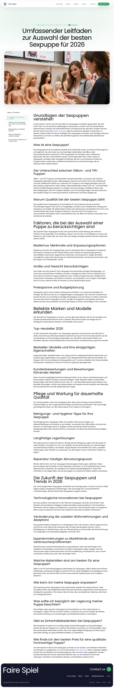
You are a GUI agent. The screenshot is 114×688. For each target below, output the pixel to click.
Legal (109, 682)
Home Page (71, 676)
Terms (104, 682)
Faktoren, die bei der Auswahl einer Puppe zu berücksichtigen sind (17, 124)
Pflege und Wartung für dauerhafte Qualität (15, 135)
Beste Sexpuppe (60, 131)
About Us (92, 682)
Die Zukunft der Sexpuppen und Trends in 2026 (17, 140)
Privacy (98, 682)
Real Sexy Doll (81, 650)
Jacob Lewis (74, 25)
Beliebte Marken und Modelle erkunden (17, 129)
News (80, 676)
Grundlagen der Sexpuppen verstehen (16, 117)
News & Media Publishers (45, 25)
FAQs (87, 676)
